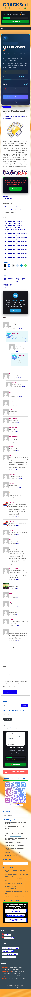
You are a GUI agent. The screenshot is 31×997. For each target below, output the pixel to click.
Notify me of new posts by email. (12, 686)
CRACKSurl (15, 4)
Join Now (15, 310)
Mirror (22, 206)
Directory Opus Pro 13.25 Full (13, 852)
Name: (4, 666)
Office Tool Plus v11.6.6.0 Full (13, 842)
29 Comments (7, 118)
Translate (15, 728)
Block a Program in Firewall (10, 948)
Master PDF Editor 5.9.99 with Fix (16, 976)
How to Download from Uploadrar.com (16, 910)
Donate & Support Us (15, 97)
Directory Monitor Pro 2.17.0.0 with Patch (7, 285)
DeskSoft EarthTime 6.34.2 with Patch (15, 896)
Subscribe (7, 719)
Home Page (6, 196)
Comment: (5, 651)
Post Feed (7, 934)
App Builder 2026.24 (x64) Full (13, 883)
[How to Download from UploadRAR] (15, 172)
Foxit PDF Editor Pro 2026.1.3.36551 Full (16, 831)
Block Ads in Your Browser (15, 915)
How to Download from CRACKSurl (16, 920)
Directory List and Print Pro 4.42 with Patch (21, 279)
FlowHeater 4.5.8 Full (11, 886)
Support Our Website (11, 855)
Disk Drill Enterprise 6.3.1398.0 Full (14, 845)
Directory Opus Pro (20, 116)
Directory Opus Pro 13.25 (12, 206)
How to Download (8, 951)
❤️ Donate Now (15, 764)
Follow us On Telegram (16, 805)
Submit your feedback (9, 957)
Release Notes (7, 200)
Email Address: (7, 674)
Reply (20, 328)
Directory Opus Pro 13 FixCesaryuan (15, 209)
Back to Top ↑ (16, 987)
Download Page (7, 198)
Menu (2, 28)
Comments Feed (9, 937)
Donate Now (15, 189)
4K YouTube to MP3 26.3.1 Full (17, 978)
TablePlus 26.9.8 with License (13, 889)
